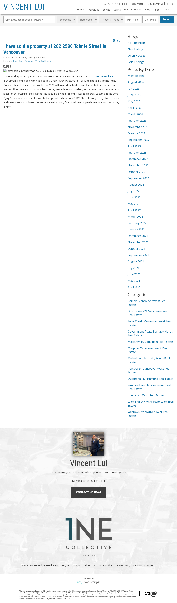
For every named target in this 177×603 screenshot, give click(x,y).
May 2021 (134, 281)
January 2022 (136, 229)
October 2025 (136, 133)
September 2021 (138, 255)
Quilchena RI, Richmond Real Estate (150, 379)
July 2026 (133, 88)
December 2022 (138, 159)
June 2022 (134, 197)
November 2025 (138, 127)
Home (80, 9)
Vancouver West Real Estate (146, 395)
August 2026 (136, 82)
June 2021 (134, 274)
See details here (104, 76)
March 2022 (135, 217)
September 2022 (138, 178)
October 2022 (136, 172)
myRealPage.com (88, 582)
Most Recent (136, 76)
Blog (147, 9)
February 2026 (137, 121)
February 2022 (137, 223)
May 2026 (134, 101)
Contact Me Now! (88, 492)
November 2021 (138, 242)
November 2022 (138, 165)
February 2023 (137, 153)
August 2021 (136, 261)
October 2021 (136, 249)
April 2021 (134, 287)
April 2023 (134, 146)
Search (166, 19)
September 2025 (138, 140)
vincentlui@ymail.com (143, 565)
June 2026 (134, 95)
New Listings (136, 49)
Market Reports (133, 9)
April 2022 (134, 210)
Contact (168, 9)
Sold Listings (136, 62)
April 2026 (134, 108)
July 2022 (133, 191)
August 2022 (136, 185)
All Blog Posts (137, 43)
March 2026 (135, 114)
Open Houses (136, 55)
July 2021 (133, 268)
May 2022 (134, 204)
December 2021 (138, 236)
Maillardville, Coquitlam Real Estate (150, 342)
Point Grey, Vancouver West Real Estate (32, 61)
